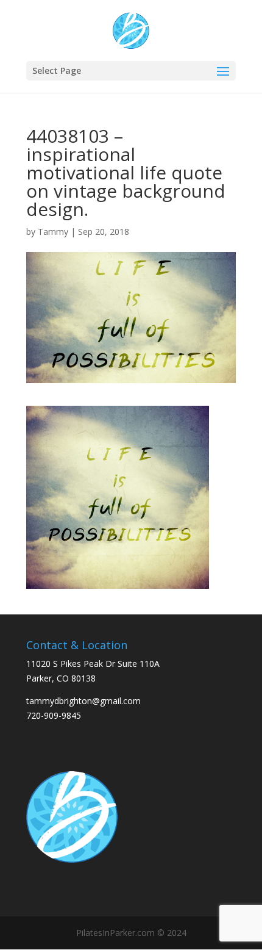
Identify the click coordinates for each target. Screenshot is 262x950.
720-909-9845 (53, 715)
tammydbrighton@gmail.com (83, 701)
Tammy (53, 231)
